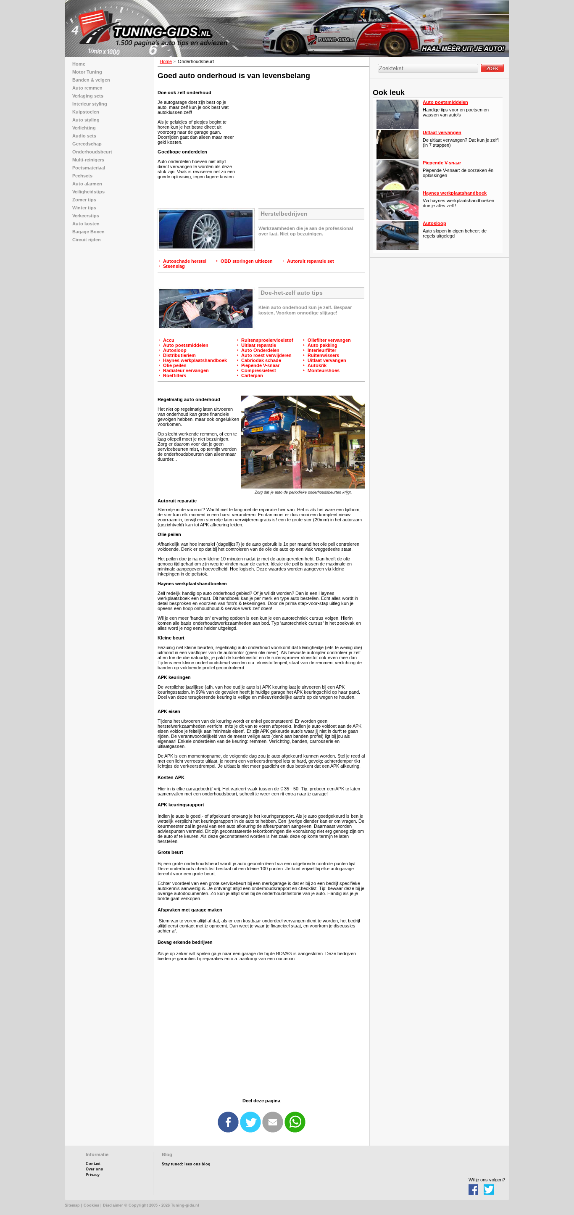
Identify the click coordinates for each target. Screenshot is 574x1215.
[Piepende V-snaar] (398, 187)
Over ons (94, 1169)
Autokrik (317, 365)
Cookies (91, 1205)
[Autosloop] (398, 248)
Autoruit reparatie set (310, 261)
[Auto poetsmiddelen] (398, 127)
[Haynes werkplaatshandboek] (398, 218)
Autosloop (175, 350)
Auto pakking (322, 345)
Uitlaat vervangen (327, 360)
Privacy (93, 1175)
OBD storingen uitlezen (247, 261)
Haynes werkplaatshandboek (195, 360)
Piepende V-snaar (260, 365)
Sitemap (72, 1205)
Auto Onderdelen (260, 350)
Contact (93, 1164)
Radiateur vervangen (186, 370)
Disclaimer (113, 1205)
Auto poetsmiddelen (185, 345)
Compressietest (258, 370)
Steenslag (174, 266)
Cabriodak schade (261, 360)
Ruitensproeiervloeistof (267, 340)
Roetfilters (174, 375)
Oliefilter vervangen (329, 340)
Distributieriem (179, 355)
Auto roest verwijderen (266, 355)
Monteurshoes (324, 370)
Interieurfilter (322, 350)
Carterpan (252, 375)
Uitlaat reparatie (258, 345)
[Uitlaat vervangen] (398, 157)
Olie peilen (175, 365)
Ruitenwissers (323, 355)
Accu (168, 340)
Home (166, 61)
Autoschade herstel (184, 261)
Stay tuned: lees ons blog (186, 1164)
